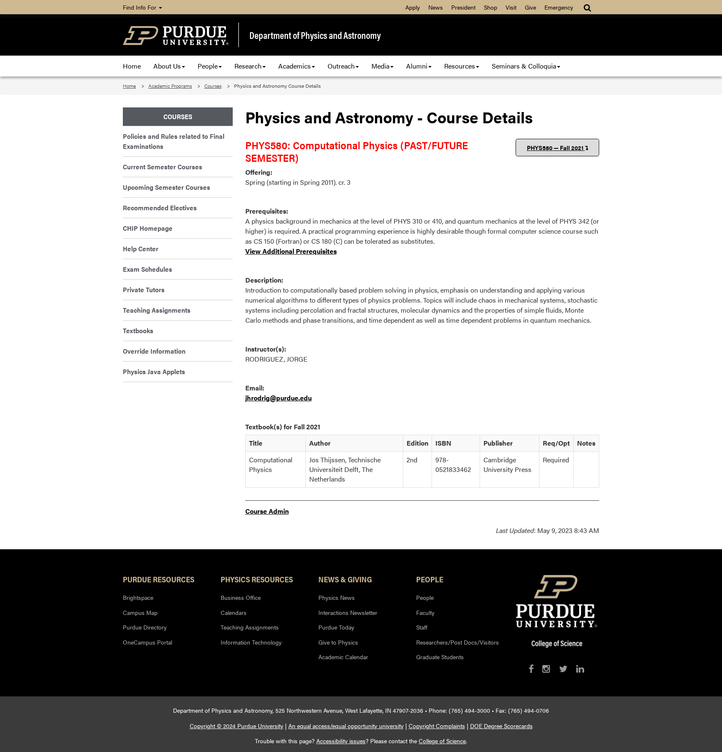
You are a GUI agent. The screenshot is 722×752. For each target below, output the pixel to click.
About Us (167, 66)
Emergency (558, 7)
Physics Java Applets (154, 371)
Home (132, 66)
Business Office (241, 597)
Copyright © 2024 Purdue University (236, 725)
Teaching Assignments (157, 310)
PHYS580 (555, 147)
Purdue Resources (158, 579)
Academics (294, 66)
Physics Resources (257, 579)
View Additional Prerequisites (291, 251)
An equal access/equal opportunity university (346, 725)
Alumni (416, 66)
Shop (490, 7)
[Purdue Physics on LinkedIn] (580, 668)
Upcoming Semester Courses (166, 187)
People (208, 66)
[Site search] (588, 7)
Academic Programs (170, 85)
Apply (412, 7)
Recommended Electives (160, 207)
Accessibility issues (341, 741)
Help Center (140, 248)
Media (380, 66)
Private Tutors (144, 289)
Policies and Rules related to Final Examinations (173, 141)
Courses (212, 85)
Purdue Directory (145, 627)
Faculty (425, 612)
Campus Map (140, 612)
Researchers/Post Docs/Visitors (457, 642)
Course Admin (267, 511)
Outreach (341, 66)
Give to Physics (338, 642)
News (435, 7)
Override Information (154, 351)
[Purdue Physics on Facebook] (531, 668)
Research (248, 66)
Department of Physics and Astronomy (315, 35)
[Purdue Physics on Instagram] (546, 668)
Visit (511, 7)
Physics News (336, 597)
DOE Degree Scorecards (501, 725)
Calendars (234, 612)
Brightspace (138, 597)
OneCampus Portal (147, 642)
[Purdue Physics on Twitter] (563, 668)
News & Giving (345, 579)
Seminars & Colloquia (524, 66)
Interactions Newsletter (347, 612)
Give (530, 7)
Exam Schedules (147, 269)
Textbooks (138, 330)
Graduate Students (440, 657)
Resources (459, 66)
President (463, 7)
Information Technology (251, 642)
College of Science (442, 741)
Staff (421, 627)
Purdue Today (336, 627)
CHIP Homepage (148, 228)
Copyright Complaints (437, 725)
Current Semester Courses (162, 166)
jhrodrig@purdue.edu (278, 398)
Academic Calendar (343, 657)
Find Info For (140, 7)
